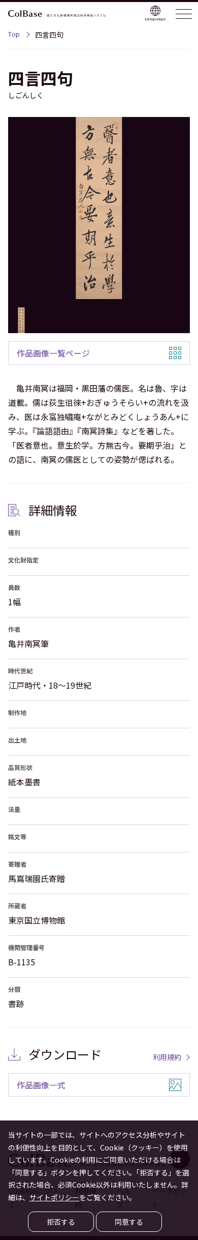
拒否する (61, 1222)
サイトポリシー (54, 1197)
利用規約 (167, 1057)
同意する (129, 1222)
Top (14, 35)
